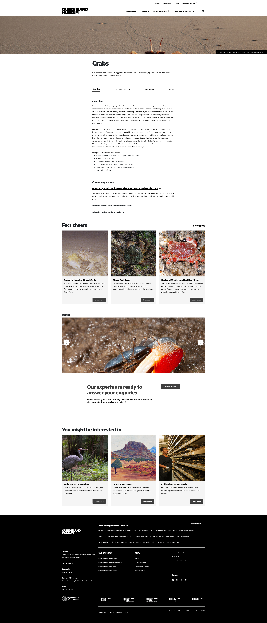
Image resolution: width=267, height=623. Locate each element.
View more (199, 225)
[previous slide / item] (67, 342)
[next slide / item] (200, 342)
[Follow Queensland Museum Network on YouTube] (185, 579)
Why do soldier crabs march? (107, 212)
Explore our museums (189, 3)
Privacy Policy (102, 612)
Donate (157, 3)
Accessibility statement (178, 561)
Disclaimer (127, 612)
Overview (96, 89)
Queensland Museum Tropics (107, 570)
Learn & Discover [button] (160, 11)
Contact (173, 565)
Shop (177, 3)
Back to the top (197, 523)
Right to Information (115, 612)
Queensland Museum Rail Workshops (110, 562)
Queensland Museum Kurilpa (107, 558)
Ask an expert (170, 386)
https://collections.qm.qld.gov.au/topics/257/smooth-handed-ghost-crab (85, 267)
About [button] (144, 11)
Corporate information (178, 553)
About (137, 558)
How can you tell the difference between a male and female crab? (125, 188)
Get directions (66, 563)
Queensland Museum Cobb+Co (108, 566)
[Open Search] (203, 11)
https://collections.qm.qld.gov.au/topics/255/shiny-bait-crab (133, 267)
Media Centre (175, 557)
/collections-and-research (182, 470)
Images (171, 89)
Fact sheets (149, 89)
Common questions (123, 89)
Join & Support (167, 3)
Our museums (130, 11)
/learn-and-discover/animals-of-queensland (85, 470)
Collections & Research (142, 566)
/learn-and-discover (133, 470)
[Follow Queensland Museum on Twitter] (181, 579)
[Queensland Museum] (75, 11)
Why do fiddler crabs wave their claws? (112, 205)
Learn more (99, 300)
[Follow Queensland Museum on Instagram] (177, 579)
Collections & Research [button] (183, 11)
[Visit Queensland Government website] (70, 598)
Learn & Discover (140, 562)
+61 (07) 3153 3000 (68, 589)
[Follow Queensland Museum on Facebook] (173, 579)
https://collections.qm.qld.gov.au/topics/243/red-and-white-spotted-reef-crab (182, 267)
